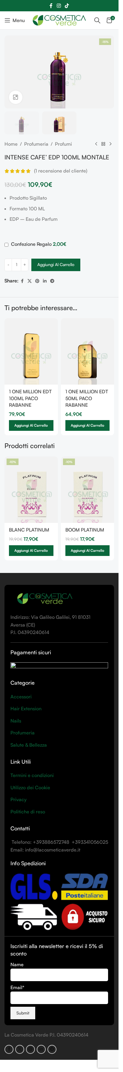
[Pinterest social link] (37, 281)
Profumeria (36, 144)
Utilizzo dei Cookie (30, 787)
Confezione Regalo (38, 244)
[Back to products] (103, 144)
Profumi (63, 144)
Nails (15, 721)
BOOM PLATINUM (84, 530)
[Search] (97, 20)
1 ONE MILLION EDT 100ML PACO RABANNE (30, 398)
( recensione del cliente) (60, 171)
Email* (17, 987)
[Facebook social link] (51, 5)
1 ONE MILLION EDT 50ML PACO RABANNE (86, 398)
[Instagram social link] (59, 5)
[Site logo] (59, 20)
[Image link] (44, 599)
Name (17, 964)
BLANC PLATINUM (29, 530)
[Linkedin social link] (44, 281)
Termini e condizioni (32, 775)
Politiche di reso (27, 812)
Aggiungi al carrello (55, 264)
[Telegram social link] (52, 281)
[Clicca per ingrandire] (15, 97)
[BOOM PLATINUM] (87, 489)
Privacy (18, 799)
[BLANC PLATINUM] (31, 489)
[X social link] (29, 281)
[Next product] (110, 144)
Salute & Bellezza (28, 745)
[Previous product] (96, 144)
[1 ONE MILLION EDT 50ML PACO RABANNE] (87, 351)
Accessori (21, 697)
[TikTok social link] (67, 5)
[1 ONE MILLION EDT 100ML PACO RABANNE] (31, 351)
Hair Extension (25, 708)
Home (11, 144)
